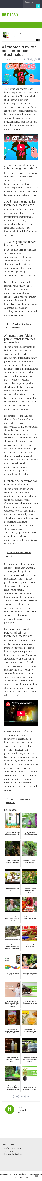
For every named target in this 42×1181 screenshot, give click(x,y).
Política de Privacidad (14, 1148)
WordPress (17, 1174)
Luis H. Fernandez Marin (23, 1110)
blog (16, 60)
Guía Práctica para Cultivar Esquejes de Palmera (24, 38)
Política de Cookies (13, 1154)
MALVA (10, 14)
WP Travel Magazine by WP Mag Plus (28, 1176)
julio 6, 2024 (7, 60)
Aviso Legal (9, 1151)
